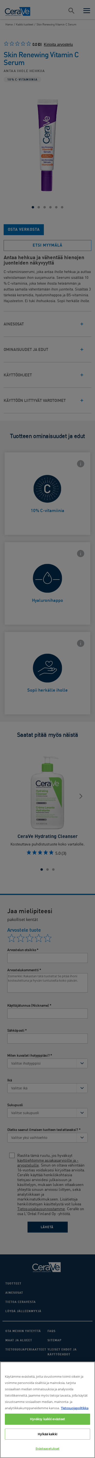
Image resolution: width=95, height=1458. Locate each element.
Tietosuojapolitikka (74, 1408)
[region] (47, 1410)
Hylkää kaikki (47, 1434)
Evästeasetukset (48, 1448)
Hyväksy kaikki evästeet (47, 1419)
